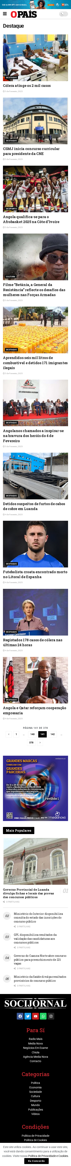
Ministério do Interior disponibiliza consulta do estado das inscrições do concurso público (38, 917)
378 (31, 742)
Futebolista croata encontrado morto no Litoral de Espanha (35, 574)
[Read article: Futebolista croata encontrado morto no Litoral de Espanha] (35, 544)
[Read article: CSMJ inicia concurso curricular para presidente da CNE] (35, 121)
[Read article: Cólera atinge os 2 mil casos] (35, 57)
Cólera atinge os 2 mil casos (27, 85)
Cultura (10, 277)
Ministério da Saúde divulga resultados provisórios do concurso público (40, 979)
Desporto (11, 209)
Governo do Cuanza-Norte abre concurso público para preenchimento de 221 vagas (40, 959)
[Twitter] (27, 1016)
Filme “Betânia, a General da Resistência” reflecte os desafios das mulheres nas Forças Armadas (34, 289)
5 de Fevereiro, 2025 (14, 91)
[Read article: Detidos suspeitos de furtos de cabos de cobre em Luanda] (35, 476)
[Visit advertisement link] (35, 788)
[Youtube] (35, 1016)
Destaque (11, 77)
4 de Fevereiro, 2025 (14, 514)
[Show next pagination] (40, 742)
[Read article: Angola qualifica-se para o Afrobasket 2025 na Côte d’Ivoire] (35, 189)
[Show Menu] (5, 14)
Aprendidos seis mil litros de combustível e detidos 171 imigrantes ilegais (35, 362)
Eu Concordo (36, 1160)
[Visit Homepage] (24, 14)
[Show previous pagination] (9, 734)
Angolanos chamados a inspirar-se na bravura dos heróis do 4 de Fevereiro (33, 435)
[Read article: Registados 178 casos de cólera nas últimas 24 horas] (35, 612)
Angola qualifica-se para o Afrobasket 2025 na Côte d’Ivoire (31, 219)
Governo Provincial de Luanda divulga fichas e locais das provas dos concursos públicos (28, 893)
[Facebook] (20, 1016)
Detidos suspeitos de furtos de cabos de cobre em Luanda (34, 506)
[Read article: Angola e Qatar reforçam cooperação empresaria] (35, 680)
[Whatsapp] (43, 1016)
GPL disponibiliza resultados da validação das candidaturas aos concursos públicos (35, 938)
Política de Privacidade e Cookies (48, 1155)
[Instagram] (51, 1016)
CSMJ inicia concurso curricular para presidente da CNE (31, 151)
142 (52, 734)
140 (32, 734)
